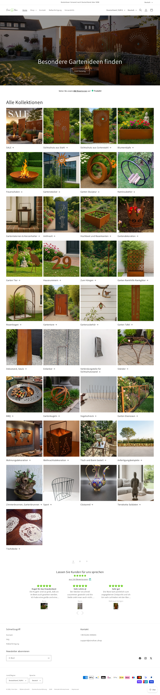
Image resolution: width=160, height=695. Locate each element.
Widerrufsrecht (25, 689)
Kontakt (9, 635)
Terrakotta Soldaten (128, 504)
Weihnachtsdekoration (54, 460)
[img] (80, 576)
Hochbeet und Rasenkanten (94, 236)
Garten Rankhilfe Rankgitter (132, 280)
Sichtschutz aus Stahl (54, 147)
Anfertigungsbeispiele (129, 460)
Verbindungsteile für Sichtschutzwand (90, 370)
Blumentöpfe (124, 147)
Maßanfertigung (12, 644)
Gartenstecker (50, 191)
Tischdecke (12, 548)
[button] (33, 10)
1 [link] (73, 561)
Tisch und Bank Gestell (92, 460)
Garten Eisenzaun (126, 416)
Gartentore (48, 324)
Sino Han (14, 689)
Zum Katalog (80, 71)
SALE (8, 147)
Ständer (122, 368)
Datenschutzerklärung (39, 689)
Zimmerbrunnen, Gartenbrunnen (22, 504)
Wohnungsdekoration (17, 460)
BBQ (8, 416)
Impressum (75, 689)
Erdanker (47, 368)
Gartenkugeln (50, 416)
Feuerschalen (13, 191)
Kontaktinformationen (61, 689)
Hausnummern (50, 280)
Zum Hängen (87, 280)
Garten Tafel (124, 324)
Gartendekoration (127, 236)
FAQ (7, 639)
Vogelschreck (87, 416)
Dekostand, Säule (15, 368)
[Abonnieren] (48, 658)
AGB (50, 689)
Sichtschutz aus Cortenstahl (94, 147)
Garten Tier (12, 280)
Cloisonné (85, 504)
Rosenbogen (12, 324)
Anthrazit (48, 236)
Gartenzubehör (88, 324)
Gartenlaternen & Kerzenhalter (21, 236)
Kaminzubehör (125, 191)
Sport (46, 504)
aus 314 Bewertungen (78, 579)
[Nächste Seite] (87, 561)
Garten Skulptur (88, 191)
